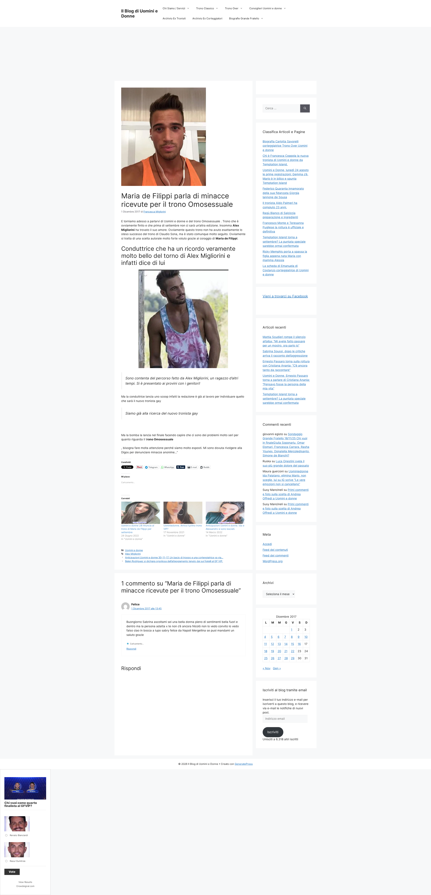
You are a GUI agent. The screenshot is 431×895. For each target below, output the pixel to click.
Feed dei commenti (276, 555)
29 (292, 658)
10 (306, 637)
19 (272, 651)
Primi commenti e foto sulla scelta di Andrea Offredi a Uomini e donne (286, 494)
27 (279, 658)
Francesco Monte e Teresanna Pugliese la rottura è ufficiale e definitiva (283, 227)
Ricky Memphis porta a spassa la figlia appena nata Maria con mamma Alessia (285, 256)
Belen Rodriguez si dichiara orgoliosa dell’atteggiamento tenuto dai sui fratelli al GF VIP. (174, 561)
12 (272, 644)
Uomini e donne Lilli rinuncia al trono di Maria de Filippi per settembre (137, 529)
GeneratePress (244, 764)
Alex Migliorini (133, 553)
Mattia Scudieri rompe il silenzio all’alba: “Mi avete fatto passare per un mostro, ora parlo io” (284, 341)
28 (286, 658)
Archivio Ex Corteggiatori (207, 18)
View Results (25, 882)
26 (272, 658)
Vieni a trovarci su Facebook (285, 296)
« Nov (266, 668)
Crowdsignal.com (25, 886)
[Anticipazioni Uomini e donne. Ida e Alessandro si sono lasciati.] (225, 513)
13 (279, 644)
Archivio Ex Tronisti (174, 18)
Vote (12, 871)
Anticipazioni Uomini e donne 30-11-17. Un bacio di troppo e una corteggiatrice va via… (174, 557)
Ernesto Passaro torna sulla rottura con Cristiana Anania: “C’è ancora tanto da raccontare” (286, 366)
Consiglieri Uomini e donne (265, 8)
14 (286, 644)
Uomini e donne (134, 550)
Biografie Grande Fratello (244, 18)
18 (265, 651)
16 (299, 644)
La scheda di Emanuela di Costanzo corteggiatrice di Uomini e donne (286, 270)
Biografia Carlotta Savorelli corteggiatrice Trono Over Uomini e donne (285, 146)
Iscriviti (272, 732)
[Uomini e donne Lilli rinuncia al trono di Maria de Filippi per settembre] (140, 513)
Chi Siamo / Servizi (174, 8)
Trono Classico (205, 8)
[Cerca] (305, 108)
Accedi (267, 544)
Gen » (277, 668)
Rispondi (131, 648)
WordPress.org (273, 561)
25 (266, 658)
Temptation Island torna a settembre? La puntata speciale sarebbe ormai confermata (284, 242)
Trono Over (231, 8)
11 (265, 644)
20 (279, 651)
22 (292, 651)
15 (292, 644)
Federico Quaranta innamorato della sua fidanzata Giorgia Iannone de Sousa (283, 193)
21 (285, 651)
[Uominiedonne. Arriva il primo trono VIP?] (182, 513)
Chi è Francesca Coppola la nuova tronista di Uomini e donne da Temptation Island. (286, 160)
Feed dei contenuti (275, 549)
